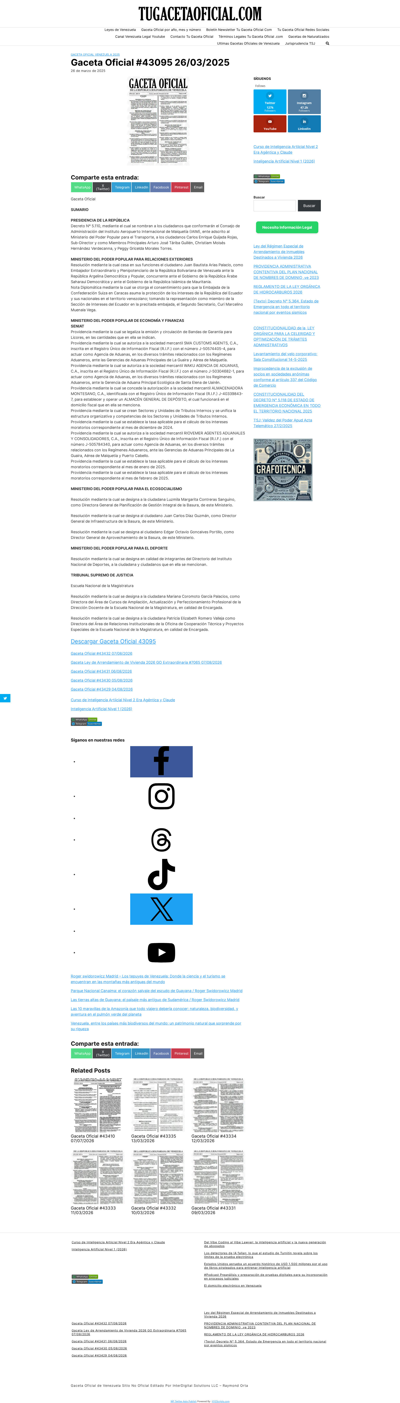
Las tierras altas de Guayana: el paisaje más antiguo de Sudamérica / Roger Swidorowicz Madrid (155, 1000)
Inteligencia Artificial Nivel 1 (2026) (101, 709)
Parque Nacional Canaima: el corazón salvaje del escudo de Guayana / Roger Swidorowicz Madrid (156, 991)
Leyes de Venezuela (120, 30)
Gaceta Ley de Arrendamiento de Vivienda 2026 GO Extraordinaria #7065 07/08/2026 (146, 662)
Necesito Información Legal (287, 227)
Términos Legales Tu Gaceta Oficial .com (251, 36)
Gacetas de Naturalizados (308, 36)
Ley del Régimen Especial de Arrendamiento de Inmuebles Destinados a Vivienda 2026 (279, 252)
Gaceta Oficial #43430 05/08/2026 (101, 680)
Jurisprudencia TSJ (300, 43)
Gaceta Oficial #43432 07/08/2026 (101, 653)
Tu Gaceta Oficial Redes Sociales (303, 30)
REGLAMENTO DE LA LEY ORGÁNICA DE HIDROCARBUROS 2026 (254, 1334)
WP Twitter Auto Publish (184, 1401)
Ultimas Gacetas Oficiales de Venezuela (248, 43)
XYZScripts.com (221, 1401)
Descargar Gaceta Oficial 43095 (113, 641)
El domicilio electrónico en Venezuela (233, 1285)
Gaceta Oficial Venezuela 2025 (95, 54)
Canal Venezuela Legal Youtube (140, 36)
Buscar (259, 197)
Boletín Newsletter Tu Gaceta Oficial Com (239, 30)
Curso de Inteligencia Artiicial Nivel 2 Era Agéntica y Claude (123, 700)
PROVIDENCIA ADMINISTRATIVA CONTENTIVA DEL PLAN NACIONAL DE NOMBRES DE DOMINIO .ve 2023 (286, 272)
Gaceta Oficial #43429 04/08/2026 (102, 689)
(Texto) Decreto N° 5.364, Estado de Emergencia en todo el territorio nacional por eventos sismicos (286, 307)
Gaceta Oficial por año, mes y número (171, 30)
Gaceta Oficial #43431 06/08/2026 (101, 671)
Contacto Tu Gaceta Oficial (191, 36)
